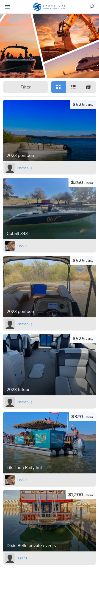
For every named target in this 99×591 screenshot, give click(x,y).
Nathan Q (24, 167)
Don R (22, 245)
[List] (73, 87)
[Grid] (58, 87)
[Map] (88, 87)
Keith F (22, 558)
